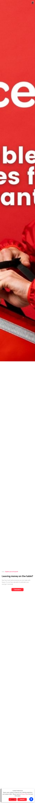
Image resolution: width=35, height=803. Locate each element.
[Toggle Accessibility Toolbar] (31, 799)
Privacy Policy (24, 794)
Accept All (22, 799)
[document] (17, 401)
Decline (12, 799)
